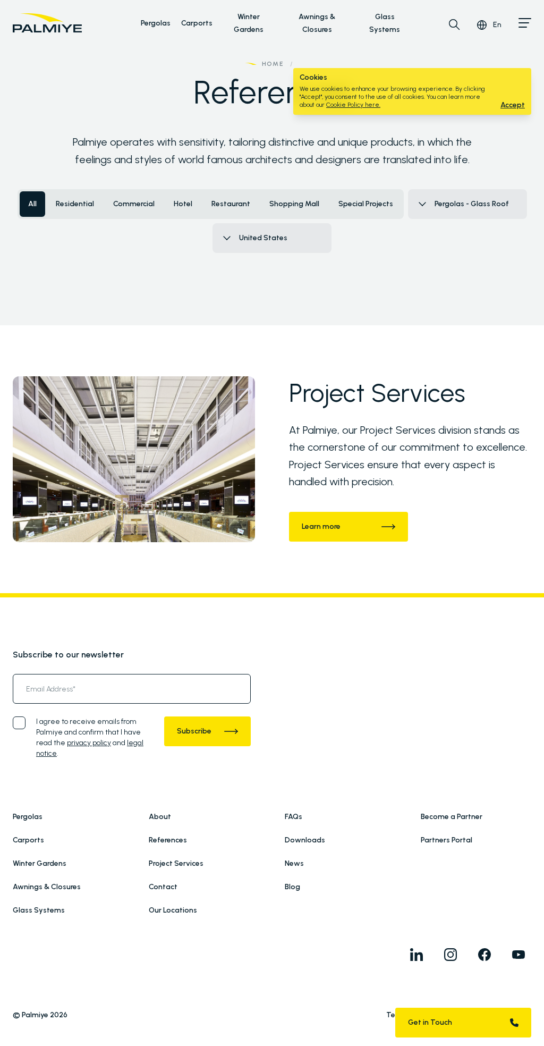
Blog (292, 886)
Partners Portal (446, 840)
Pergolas (156, 23)
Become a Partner (451, 816)
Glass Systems (39, 910)
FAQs (293, 816)
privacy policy (89, 742)
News (294, 863)
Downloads (305, 840)
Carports (196, 23)
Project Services (176, 863)
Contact (163, 886)
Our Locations (173, 910)
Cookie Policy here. (353, 104)
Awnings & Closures (47, 886)
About (160, 816)
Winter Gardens (39, 863)
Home (273, 64)
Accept (512, 104)
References (168, 840)
